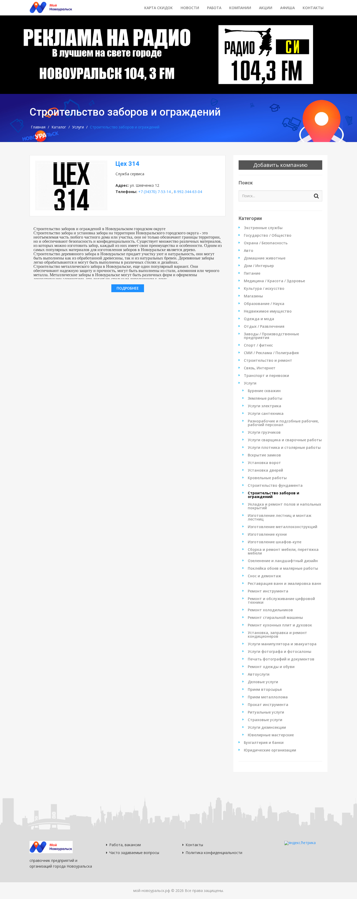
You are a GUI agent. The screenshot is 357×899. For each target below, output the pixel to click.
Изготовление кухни (267, 534)
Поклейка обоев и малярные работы (283, 568)
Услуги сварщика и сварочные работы (285, 440)
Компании (240, 7)
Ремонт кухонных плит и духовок (280, 625)
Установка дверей (265, 470)
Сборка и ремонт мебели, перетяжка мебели (283, 551)
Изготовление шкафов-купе (274, 542)
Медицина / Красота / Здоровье (274, 281)
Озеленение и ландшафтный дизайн (283, 561)
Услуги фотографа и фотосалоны (279, 651)
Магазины (253, 296)
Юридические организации (270, 750)
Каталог (58, 127)
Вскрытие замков (264, 455)
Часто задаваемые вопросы (134, 852)
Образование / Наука (264, 304)
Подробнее (128, 288)
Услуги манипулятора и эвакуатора (282, 644)
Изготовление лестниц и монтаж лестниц (280, 517)
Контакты (313, 7)
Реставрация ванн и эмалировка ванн (284, 583)
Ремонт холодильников (270, 610)
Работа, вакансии (125, 844)
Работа (214, 7)
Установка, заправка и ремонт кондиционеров (277, 634)
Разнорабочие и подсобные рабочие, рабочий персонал (283, 423)
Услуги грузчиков (264, 432)
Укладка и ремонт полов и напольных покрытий (284, 506)
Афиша (287, 7)
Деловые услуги (263, 682)
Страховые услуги (265, 720)
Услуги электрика (264, 406)
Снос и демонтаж (264, 576)
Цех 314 (127, 163)
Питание (252, 273)
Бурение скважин (264, 391)
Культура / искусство (264, 288)
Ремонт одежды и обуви (271, 667)
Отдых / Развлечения (264, 326)
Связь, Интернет (259, 368)
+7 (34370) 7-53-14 (154, 191)
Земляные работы (265, 398)
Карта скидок (158, 7)
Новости (190, 7)
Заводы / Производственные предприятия (271, 336)
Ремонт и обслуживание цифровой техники (281, 600)
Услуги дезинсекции (267, 727)
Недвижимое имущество (268, 311)
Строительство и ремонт (268, 360)
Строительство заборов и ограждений (273, 495)
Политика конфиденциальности (214, 852)
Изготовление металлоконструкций (282, 527)
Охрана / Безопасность (265, 243)
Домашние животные (264, 258)
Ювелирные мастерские (271, 735)
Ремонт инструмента (268, 591)
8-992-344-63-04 (188, 191)
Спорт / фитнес (258, 345)
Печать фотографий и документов (281, 659)
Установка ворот (264, 463)
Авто (248, 250)
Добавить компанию (280, 164)
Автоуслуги (258, 674)
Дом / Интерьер (259, 266)
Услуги (78, 127)
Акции (265, 7)
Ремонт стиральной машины (275, 617)
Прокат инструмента (268, 704)
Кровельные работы (267, 478)
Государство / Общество (267, 235)
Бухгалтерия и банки (264, 742)
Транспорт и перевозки (266, 375)
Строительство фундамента (275, 485)
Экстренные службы (263, 228)
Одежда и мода (259, 319)
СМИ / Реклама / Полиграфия (271, 353)
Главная (38, 127)
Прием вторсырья (265, 689)
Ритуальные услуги (266, 712)
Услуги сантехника (266, 413)
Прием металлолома (268, 697)
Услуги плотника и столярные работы (284, 447)
